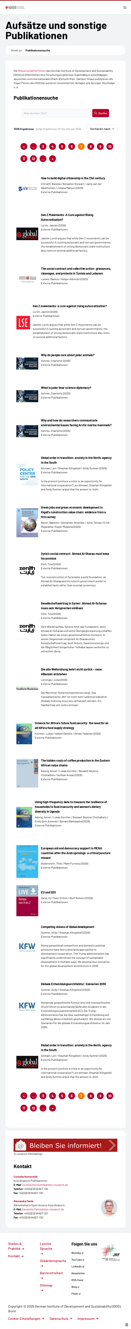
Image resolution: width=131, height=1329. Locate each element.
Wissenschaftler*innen (32, 70)
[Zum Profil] (109, 1207)
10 (109, 146)
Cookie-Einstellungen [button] (24, 1318)
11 (24, 159)
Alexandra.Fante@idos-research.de (42, 1209)
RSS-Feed (77, 1280)
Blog (74, 1286)
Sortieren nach (100, 129)
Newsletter (78, 1273)
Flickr (75, 1293)
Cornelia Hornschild (25, 1176)
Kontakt (14, 1256)
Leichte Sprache (46, 1246)
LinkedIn (76, 1266)
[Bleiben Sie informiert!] (65, 1145)
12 (33, 159)
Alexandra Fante (23, 1201)
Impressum (86, 1318)
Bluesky (76, 1252)
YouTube (76, 1259)
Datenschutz (59, 1318)
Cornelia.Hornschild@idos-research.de (44, 1184)
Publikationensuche (38, 50)
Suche (102, 113)
